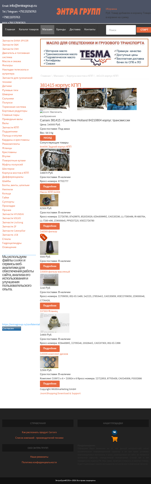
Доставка (75, 29)
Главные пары (10, 115)
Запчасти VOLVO (11, 218)
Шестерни (8, 168)
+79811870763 (11, 17)
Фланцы (7, 148)
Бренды (61, 29)
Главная (10, 29)
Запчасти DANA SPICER (15, 40)
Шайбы (6, 181)
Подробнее (49, 186)
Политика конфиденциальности (39, 462)
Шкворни (7, 94)
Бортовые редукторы (14, 111)
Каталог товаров (28, 29)
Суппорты (8, 201)
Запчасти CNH (10, 49)
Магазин (47, 29)
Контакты (89, 29)
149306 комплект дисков (54, 354)
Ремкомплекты (11, 144)
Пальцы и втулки (12, 135)
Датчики (7, 86)
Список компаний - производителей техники (39, 438)
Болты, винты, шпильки (15, 185)
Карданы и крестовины (15, 139)
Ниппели (7, 189)
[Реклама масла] (94, 52)
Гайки (5, 197)
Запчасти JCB (10, 234)
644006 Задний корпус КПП (55, 146)
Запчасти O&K (10, 44)
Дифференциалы (12, 177)
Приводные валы (12, 119)
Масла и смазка (11, 61)
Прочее (6, 210)
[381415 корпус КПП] (92, 99)
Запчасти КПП (10, 127)
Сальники (8, 98)
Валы (5, 123)
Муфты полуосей (12, 164)
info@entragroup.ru (23, 6)
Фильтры (7, 65)
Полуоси (7, 102)
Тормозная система (14, 106)
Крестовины (9, 152)
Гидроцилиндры (12, 243)
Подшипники (9, 131)
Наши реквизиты (39, 457)
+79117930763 (16, 23)
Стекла (6, 239)
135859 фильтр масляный (55, 271)
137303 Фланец (49, 311)
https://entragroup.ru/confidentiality (22, 324)
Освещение (9, 247)
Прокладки (8, 205)
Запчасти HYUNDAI (13, 214)
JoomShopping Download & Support (60, 393)
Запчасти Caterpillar (13, 230)
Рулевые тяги (10, 90)
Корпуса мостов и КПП (15, 172)
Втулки (6, 156)
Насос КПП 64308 (50, 192)
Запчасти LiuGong (12, 222)
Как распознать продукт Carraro (39, 432)
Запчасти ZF (9, 226)
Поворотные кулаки (14, 160)
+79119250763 (27, 11)
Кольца (6, 193)
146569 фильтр (48, 231)
